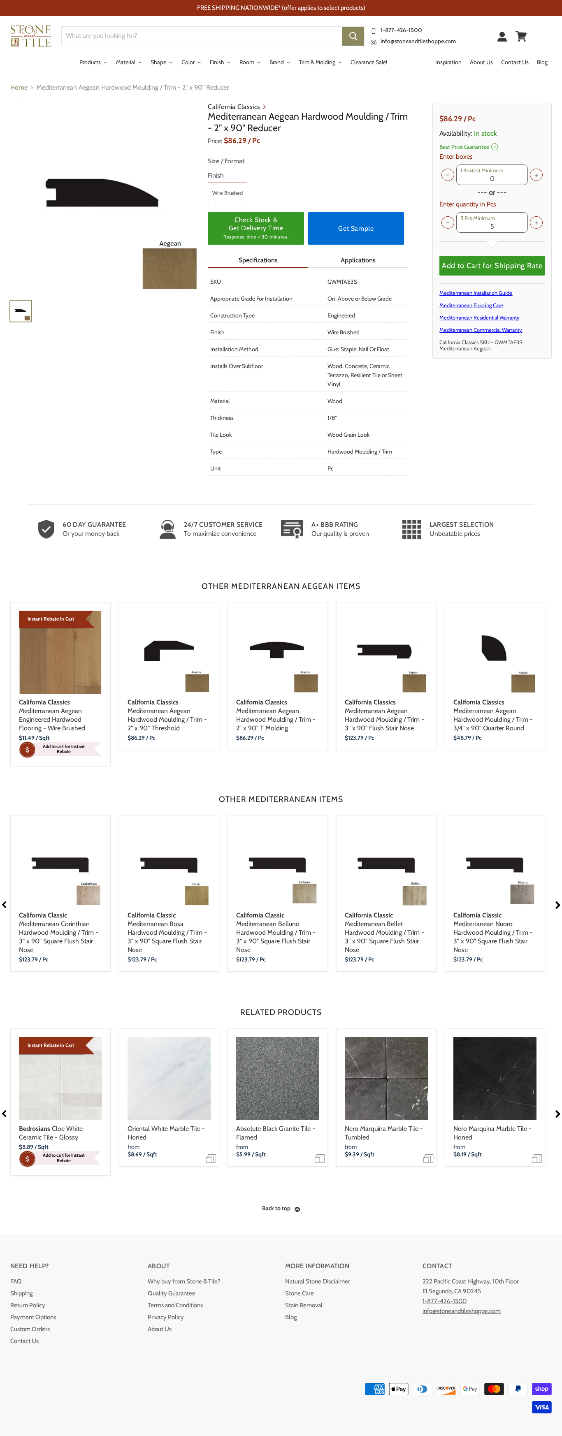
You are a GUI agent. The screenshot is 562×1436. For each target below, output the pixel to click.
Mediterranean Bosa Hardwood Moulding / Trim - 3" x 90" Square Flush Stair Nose (167, 932)
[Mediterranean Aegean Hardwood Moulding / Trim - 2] (105, 197)
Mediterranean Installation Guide (475, 293)
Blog (291, 1317)
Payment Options (33, 1317)
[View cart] (521, 36)
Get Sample (356, 228)
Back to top (276, 1208)
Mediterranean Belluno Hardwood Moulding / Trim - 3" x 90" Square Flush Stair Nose (276, 932)
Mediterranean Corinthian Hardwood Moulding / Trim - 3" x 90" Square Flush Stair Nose (58, 932)
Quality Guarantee (171, 1293)
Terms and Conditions (175, 1305)
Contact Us (24, 1341)
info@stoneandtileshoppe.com (418, 41)
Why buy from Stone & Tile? (184, 1281)
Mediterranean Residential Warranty (479, 317)
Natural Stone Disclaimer (317, 1281)
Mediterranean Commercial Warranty (480, 330)
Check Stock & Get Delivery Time (255, 228)
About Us (160, 1329)
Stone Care (299, 1293)
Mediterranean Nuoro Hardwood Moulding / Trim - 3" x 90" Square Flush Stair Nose (493, 932)
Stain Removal (304, 1305)
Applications (358, 260)
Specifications (258, 260)
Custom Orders (30, 1329)
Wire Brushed (227, 193)
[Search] (353, 36)
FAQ (16, 1281)
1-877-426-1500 (401, 30)
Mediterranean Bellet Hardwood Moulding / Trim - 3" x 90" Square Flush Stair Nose (384, 932)
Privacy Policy (166, 1317)
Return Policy (27, 1305)
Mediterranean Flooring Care (471, 305)
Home (19, 87)
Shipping (21, 1293)
